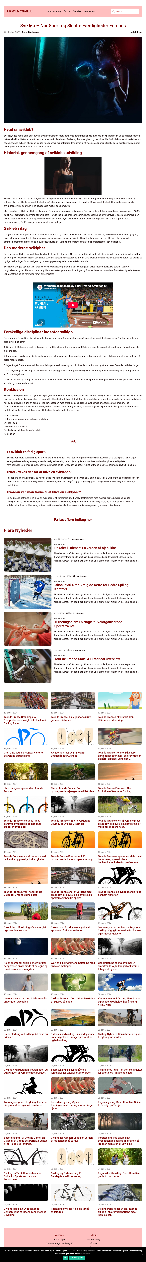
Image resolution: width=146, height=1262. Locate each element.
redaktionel (136, 32)
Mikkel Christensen (75, 613)
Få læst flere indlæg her (73, 519)
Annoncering (54, 11)
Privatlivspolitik (77, 1258)
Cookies (77, 11)
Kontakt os (89, 11)
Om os (67, 11)
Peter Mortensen (30, 32)
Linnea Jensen (77, 539)
